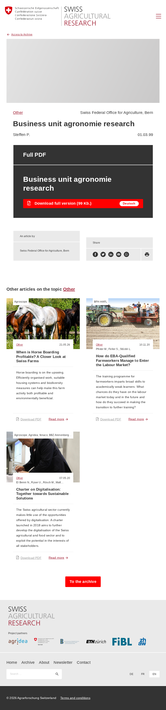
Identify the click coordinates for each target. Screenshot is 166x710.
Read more (56, 419)
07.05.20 (64, 478)
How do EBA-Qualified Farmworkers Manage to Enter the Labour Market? (122, 360)
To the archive (83, 581)
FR (143, 674)
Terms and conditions (75, 698)
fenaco (44, 435)
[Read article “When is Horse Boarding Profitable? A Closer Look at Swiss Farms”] (43, 323)
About (44, 662)
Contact (83, 662)
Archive (28, 662)
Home (11, 662)
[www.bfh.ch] (70, 641)
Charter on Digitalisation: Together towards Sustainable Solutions (42, 493)
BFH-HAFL (100, 301)
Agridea (33, 435)
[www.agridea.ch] (18, 641)
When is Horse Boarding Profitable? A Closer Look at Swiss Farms (41, 356)
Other (18, 112)
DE (131, 674)
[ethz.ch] (96, 641)
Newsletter (63, 662)
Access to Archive (21, 34)
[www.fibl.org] (122, 641)
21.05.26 (64, 344)
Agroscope (20, 301)
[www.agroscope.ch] (44, 641)
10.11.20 (144, 344)
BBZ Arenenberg (59, 435)
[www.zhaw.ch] (148, 641)
